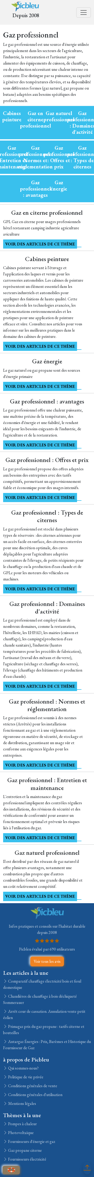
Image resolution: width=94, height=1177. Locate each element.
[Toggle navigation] (83, 12)
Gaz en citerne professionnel (35, 119)
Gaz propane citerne (24, 1150)
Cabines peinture (11, 116)
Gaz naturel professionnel (58, 116)
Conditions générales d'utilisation (34, 1094)
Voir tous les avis (47, 961)
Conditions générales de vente (32, 1086)
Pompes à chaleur (22, 1124)
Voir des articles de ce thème (40, 244)
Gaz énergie (58, 185)
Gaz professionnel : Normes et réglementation (35, 157)
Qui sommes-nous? (23, 1068)
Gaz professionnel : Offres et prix (58, 157)
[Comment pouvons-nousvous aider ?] (11, 1170)
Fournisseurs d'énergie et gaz (31, 1141)
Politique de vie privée (25, 1077)
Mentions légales (21, 1103)
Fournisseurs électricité (26, 1159)
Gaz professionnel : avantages (35, 188)
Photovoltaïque (20, 1132)
